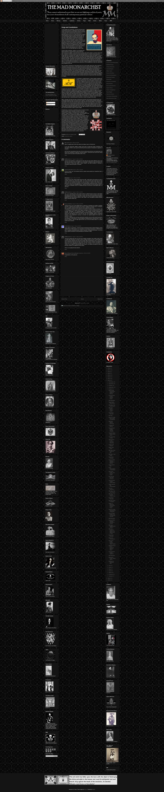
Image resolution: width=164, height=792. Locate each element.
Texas (105, 20)
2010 (109, 578)
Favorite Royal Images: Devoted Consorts (112, 429)
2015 (109, 373)
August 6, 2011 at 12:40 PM (78, 203)
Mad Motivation (112, 400)
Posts (48, 102)
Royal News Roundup (111, 413)
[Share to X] (82, 134)
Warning (58, 20)
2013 (109, 376)
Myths (100, 20)
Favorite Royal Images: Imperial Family (112, 397)
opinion (71, 136)
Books (94, 20)
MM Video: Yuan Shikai (112, 455)
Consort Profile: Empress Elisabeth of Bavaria (112, 461)
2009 (109, 580)
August (110, 388)
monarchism (67, 136)
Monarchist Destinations (111, 75)
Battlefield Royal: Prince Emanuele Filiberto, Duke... (112, 547)
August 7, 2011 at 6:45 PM (78, 236)
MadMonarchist (68, 159)
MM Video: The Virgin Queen (112, 405)
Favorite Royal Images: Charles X (112, 552)
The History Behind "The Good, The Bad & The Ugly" (51, 95)
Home (47, 20)
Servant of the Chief (69, 169)
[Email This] (79, 134)
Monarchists (108, 79)
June (110, 567)
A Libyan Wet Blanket (111, 426)
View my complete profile (111, 162)
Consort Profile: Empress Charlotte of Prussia (112, 522)
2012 (109, 378)
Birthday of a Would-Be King (111, 562)
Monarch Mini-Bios (110, 73)
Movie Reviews (109, 83)
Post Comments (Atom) (84, 303)
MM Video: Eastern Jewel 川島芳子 (112, 526)
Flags (84, 20)
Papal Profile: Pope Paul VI (112, 403)
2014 (109, 375)
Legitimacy (72, 20)
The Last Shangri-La (111, 489)
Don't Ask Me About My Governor (111, 477)
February (111, 574)
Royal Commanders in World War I (112, 468)
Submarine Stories (110, 94)
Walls (89, 20)
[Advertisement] (82, 286)
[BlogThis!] (80, 134)
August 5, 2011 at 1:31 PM (78, 192)
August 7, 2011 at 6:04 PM (76, 226)
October (110, 385)
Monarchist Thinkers (110, 77)
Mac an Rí (67, 142)
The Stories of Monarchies (111, 96)
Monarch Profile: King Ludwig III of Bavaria (112, 418)
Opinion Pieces (109, 87)
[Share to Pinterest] (84, 134)
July (110, 565)
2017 (109, 369)
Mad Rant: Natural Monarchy (111, 422)
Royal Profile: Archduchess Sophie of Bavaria (112, 392)
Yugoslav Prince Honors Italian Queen (112, 434)
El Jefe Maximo (68, 226)
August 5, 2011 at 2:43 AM (74, 142)
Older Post (100, 299)
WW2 (111, 20)
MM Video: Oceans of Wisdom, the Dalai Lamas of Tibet (112, 531)
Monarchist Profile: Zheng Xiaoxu (112, 558)
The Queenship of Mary (112, 437)
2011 (109, 380)
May (110, 569)
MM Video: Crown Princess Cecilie (111, 409)
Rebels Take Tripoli (111, 448)
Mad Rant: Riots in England (112, 501)
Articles (78, 20)
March (110, 572)
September (111, 387)
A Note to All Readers (111, 445)
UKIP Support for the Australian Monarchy (111, 441)
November (111, 383)
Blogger (93, 789)
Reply (66, 155)
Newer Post (64, 299)
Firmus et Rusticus (68, 203)
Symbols (65, 20)
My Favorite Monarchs (111, 85)
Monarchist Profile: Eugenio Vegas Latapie (112, 542)
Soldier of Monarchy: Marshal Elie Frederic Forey (112, 505)
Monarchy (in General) (111, 81)
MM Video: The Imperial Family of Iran (112, 495)
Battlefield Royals (109, 64)
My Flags (110, 415)
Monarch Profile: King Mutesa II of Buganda (112, 510)
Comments (49, 104)
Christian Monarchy (110, 66)
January (110, 576)
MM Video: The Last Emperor (112, 491)
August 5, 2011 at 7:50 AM (78, 169)
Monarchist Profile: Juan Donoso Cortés (112, 473)
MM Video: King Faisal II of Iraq (112, 451)
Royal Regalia (109, 91)
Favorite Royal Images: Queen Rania (112, 481)
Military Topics (109, 70)
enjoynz (85, 789)
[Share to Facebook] (83, 134)
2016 (109, 371)
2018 (109, 368)
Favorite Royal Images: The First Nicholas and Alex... (112, 515)
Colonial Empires (109, 68)
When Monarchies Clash (111, 98)
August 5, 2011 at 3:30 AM (78, 159)
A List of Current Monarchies (112, 62)
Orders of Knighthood (110, 89)
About (52, 20)
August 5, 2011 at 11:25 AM (75, 177)
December (111, 381)
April (110, 570)
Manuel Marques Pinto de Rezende (71, 253)
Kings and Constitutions (112, 538)
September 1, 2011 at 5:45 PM (84, 253)
